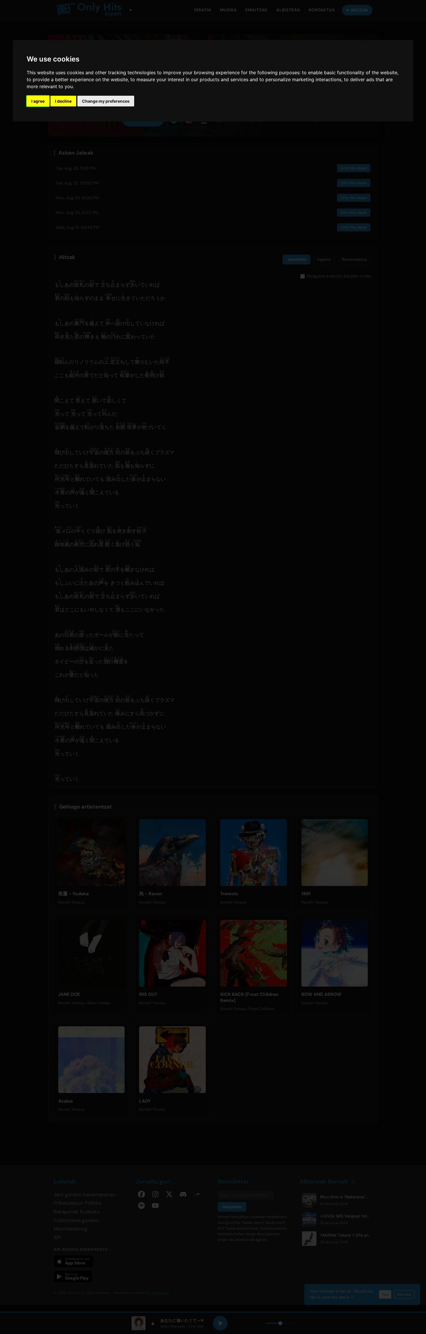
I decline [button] (63, 101)
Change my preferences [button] (106, 101)
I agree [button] (38, 101)
